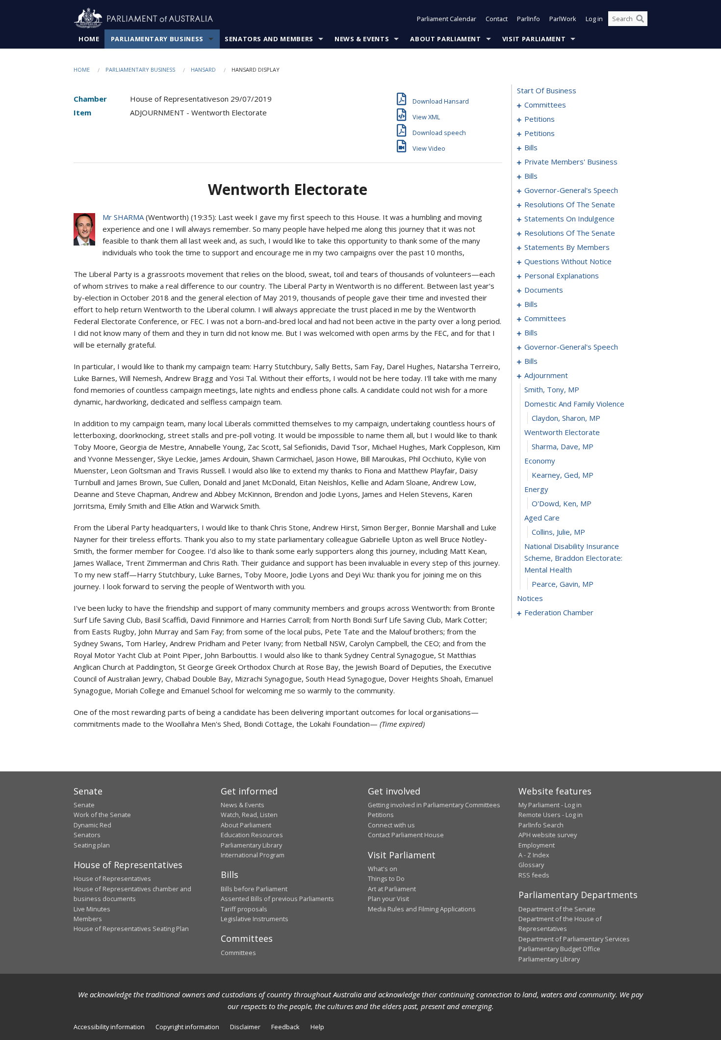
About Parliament (445, 38)
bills (531, 147)
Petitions (381, 814)
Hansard (203, 69)
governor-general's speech (571, 190)
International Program (252, 854)
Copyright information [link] (187, 1026)
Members (88, 918)
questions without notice (568, 261)
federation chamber (558, 612)
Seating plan (92, 845)
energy (536, 489)
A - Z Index (533, 854)
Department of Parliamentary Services (574, 938)
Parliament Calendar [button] (446, 18)
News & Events (362, 38)
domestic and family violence (574, 404)
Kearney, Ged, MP (562, 475)
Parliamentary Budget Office (559, 948)
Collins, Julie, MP (558, 532)
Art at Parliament (392, 888)
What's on (382, 868)
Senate (84, 804)
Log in (594, 18)
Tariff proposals (244, 908)
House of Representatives (112, 878)
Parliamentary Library (251, 845)
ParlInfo (528, 18)
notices (530, 598)
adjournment (546, 375)
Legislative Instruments (254, 918)
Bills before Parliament (254, 888)
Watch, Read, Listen (249, 814)
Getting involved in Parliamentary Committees (434, 804)
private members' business (571, 161)
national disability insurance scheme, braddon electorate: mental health (573, 558)
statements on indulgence (569, 218)
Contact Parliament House (406, 834)
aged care (542, 517)
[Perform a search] (640, 18)
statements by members (567, 247)
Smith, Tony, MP (551, 389)
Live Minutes (92, 908)
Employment (536, 845)
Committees (238, 952)
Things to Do (386, 878)
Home (89, 38)
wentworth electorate (562, 432)
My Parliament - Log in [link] (550, 804)
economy (539, 460)
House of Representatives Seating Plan (131, 928)
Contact (497, 18)
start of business (546, 90)
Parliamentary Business (157, 38)
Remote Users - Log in (550, 814)
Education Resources (252, 834)
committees (545, 104)
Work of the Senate (102, 814)
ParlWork (562, 18)
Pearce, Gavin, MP (562, 584)
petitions (539, 119)
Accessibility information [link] (109, 1026)
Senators (87, 834)
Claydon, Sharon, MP (566, 418)
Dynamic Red (92, 825)
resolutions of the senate (569, 204)
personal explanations (561, 275)
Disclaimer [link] (245, 1026)
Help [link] (317, 1026)
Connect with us (391, 825)
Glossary (531, 864)
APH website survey (547, 834)
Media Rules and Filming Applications (422, 908)
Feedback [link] (285, 1026)
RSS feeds (533, 875)
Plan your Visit (388, 898)
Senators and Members (269, 38)
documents (543, 290)
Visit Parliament (534, 38)
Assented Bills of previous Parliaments (277, 898)
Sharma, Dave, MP (562, 446)
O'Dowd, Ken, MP (562, 503)
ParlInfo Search (541, 825)
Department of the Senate (556, 908)
